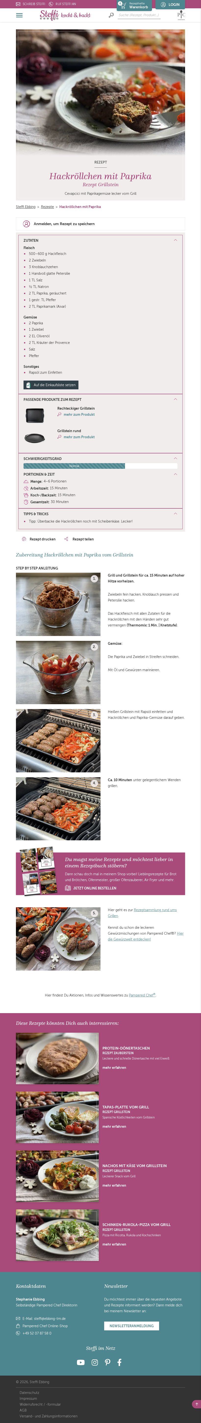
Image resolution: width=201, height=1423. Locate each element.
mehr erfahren (114, 1068)
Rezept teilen (83, 539)
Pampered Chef (142, 995)
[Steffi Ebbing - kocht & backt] (65, 15)
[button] (100, 400)
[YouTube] (82, 1364)
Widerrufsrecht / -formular (40, 1404)
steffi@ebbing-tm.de (50, 1319)
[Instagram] (95, 1364)
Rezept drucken (43, 539)
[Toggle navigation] (19, 15)
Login (174, 5)
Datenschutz (29, 1393)
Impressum (28, 1399)
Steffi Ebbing (26, 207)
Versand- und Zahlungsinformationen (48, 1416)
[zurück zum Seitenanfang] (196, 1404)
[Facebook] (119, 1364)
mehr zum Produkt (79, 414)
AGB (23, 1410)
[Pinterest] (107, 1364)
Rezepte (47, 207)
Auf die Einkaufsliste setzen (54, 385)
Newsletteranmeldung (132, 1326)
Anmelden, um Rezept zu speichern (64, 224)
